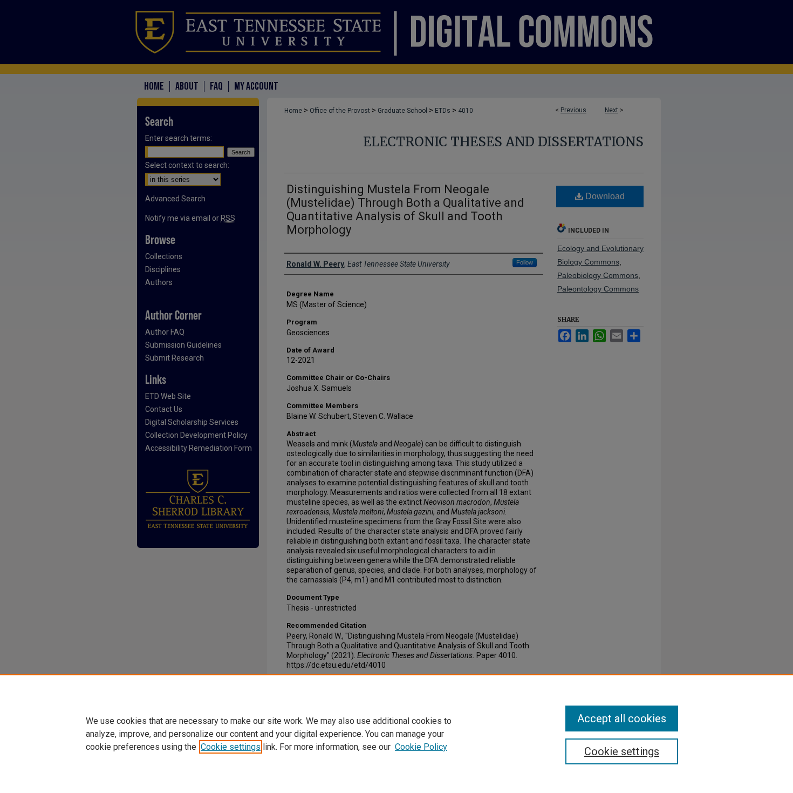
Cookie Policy (421, 747)
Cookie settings (231, 747)
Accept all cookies (621, 718)
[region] (396, 733)
